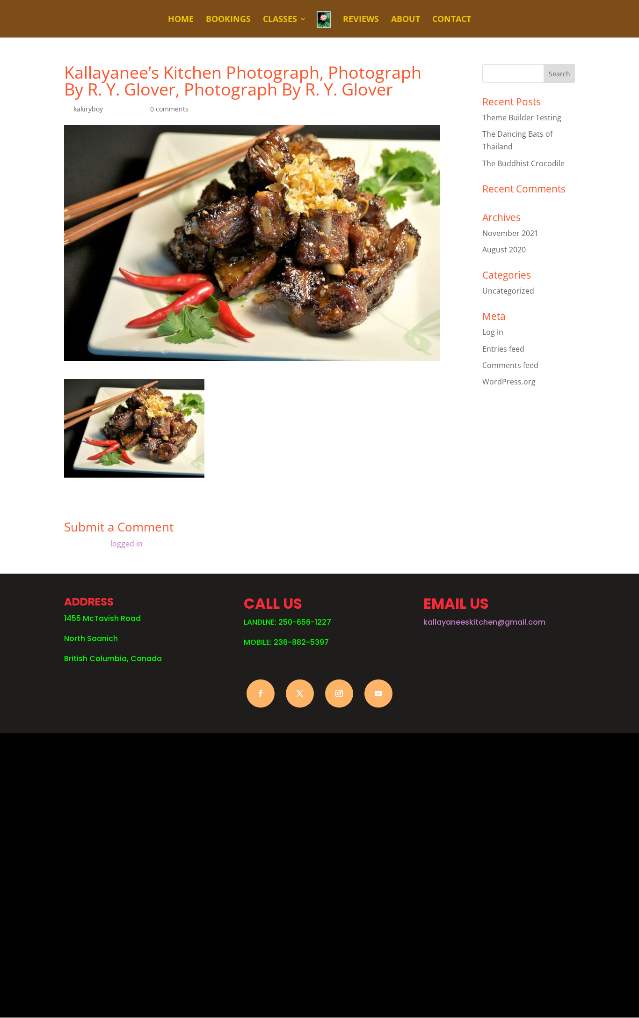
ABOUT (405, 19)
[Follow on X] (300, 693)
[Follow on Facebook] (261, 693)
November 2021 (510, 233)
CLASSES (280, 19)
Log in (492, 332)
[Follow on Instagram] (339, 693)
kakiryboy (88, 108)
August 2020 (504, 249)
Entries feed (503, 349)
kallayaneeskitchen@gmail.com (484, 622)
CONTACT (451, 19)
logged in (126, 544)
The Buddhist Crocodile (523, 163)
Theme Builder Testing (521, 117)
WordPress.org (509, 381)
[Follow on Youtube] (378, 693)
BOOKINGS (228, 19)
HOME (181, 19)
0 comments (169, 108)
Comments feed (510, 365)
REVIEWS (361, 19)
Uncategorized (508, 291)
